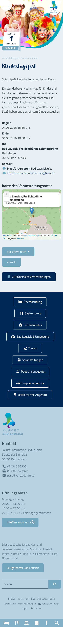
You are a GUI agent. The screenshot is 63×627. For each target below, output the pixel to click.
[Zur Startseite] (14, 423)
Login (24, 608)
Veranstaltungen (10, 58)
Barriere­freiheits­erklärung (43, 598)
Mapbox (20, 238)
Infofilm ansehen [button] (18, 522)
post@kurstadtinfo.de (20, 475)
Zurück (11, 262)
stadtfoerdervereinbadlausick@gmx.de (31, 173)
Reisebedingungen (27, 603)
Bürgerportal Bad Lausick (23, 567)
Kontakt (11, 598)
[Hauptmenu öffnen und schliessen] (6, 5)
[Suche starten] (54, 584)
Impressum (23, 598)
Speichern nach (17, 251)
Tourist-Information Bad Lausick (22, 449)
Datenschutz (10, 603)
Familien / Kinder (29, 58)
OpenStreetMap (31, 235)
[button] (56, 623)
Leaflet (8, 235)
